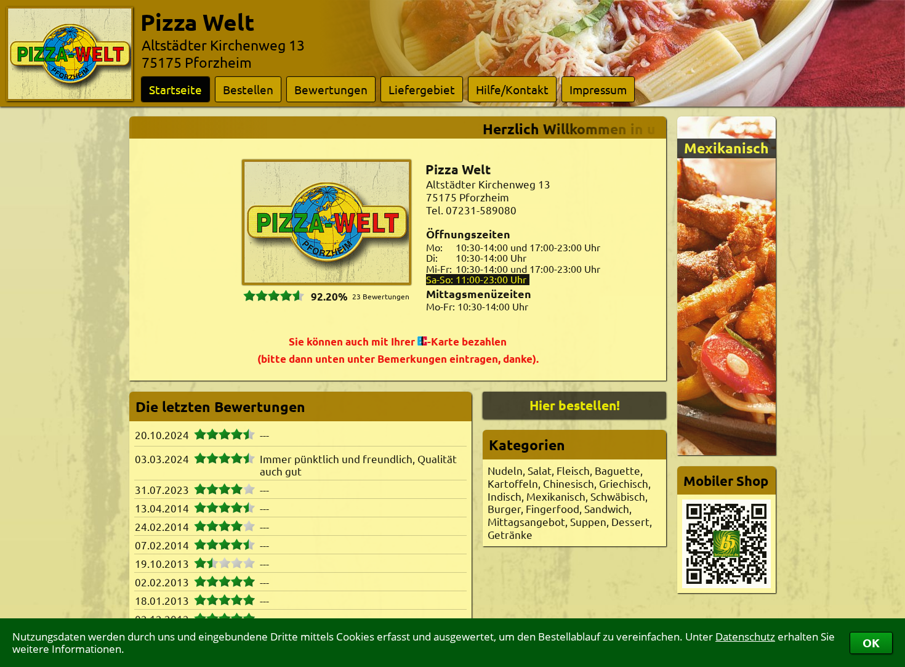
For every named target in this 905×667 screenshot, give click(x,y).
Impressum (598, 89)
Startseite (175, 89)
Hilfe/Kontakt (512, 89)
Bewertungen (331, 89)
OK (871, 642)
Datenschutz (745, 636)
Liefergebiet (421, 89)
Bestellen (248, 89)
